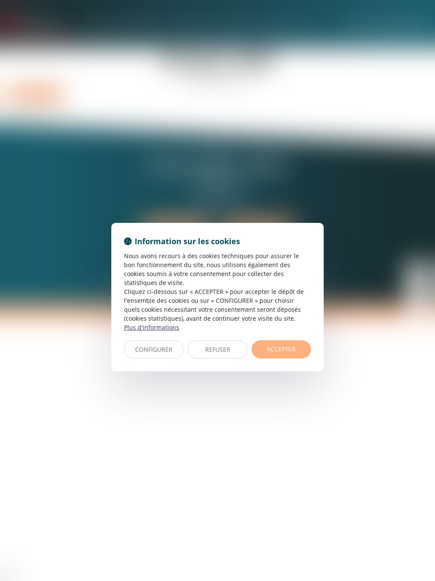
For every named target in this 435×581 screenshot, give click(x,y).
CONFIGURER (153, 349)
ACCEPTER (281, 349)
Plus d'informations (151, 327)
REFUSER (217, 349)
